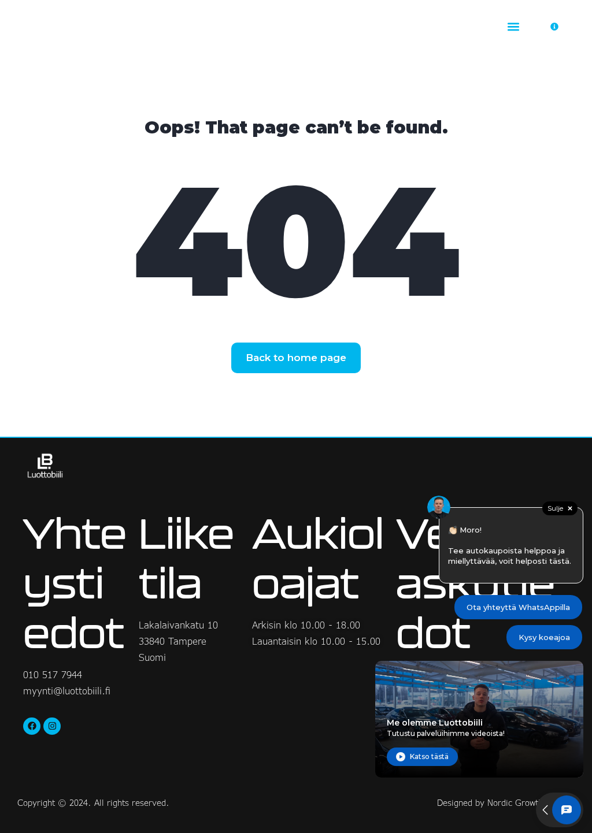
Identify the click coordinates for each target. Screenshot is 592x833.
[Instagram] (52, 726)
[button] (513, 26)
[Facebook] (31, 726)
